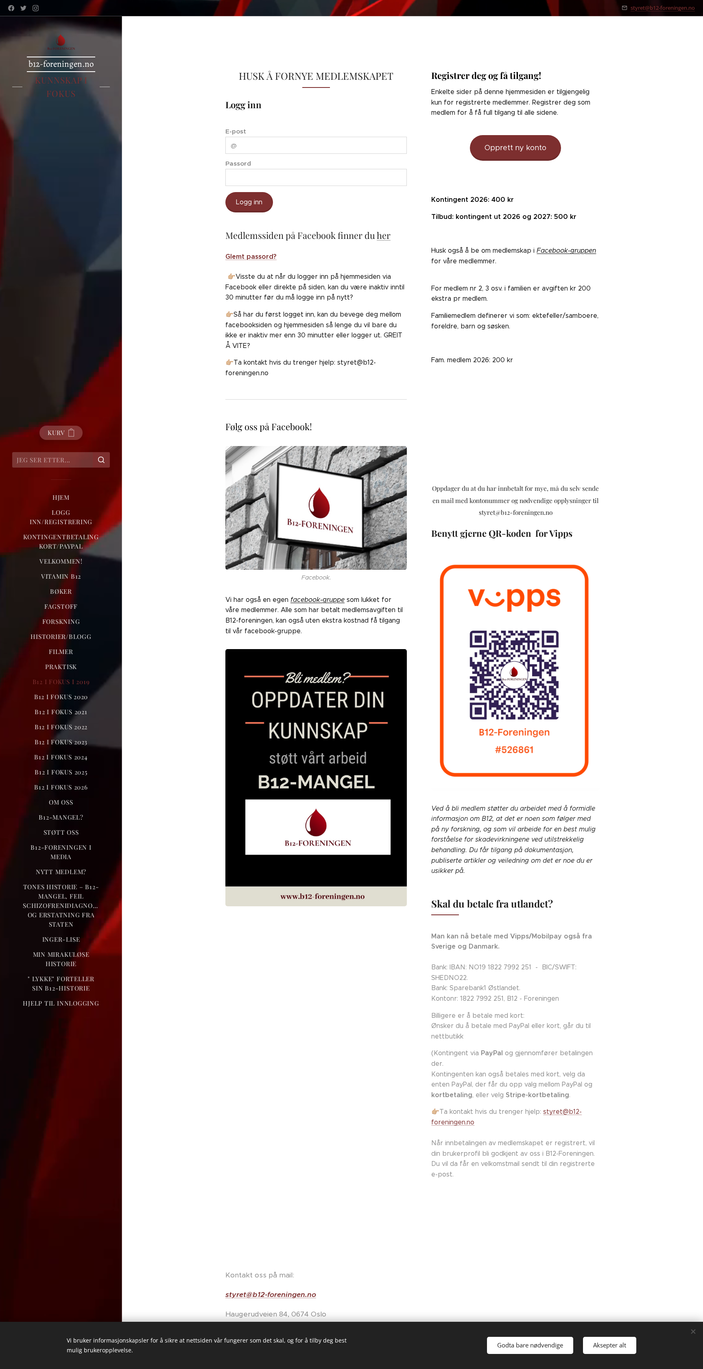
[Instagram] (36, 8)
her (384, 235)
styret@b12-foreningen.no (663, 7)
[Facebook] (11, 8)
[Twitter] (23, 8)
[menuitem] (61, 497)
